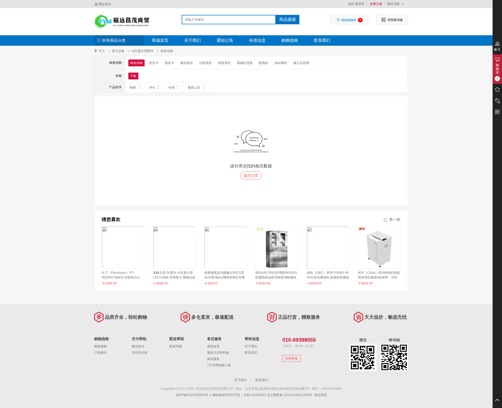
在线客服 (291, 358)
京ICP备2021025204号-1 (193, 395)
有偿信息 (257, 40)
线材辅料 (281, 63)
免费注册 (376, 4)
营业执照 (320, 395)
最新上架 (194, 87)
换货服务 (213, 359)
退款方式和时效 (218, 352)
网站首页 (105, 4)
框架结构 (167, 51)
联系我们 (322, 40)
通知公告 (224, 40)
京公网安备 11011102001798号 (289, 395)
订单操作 (100, 352)
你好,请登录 (356, 4)
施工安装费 (301, 63)
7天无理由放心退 (219, 365)
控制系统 (205, 63)
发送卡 (153, 63)
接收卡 (169, 63)
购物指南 (289, 40)
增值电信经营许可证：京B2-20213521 (239, 395)
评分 (152, 87)
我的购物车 (351, 20)
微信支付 (138, 346)
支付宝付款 (139, 352)
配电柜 (263, 63)
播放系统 (186, 63)
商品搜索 (287, 19)
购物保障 (100, 346)
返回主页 (251, 175)
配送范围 (175, 346)
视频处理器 (245, 63)
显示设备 (118, 51)
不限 (133, 76)
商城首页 (160, 40)
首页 (102, 51)
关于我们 (192, 40)
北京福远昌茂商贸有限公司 (122, 21)
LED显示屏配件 (142, 51)
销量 (133, 87)
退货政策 (213, 346)
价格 (171, 87)
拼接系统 (224, 63)
